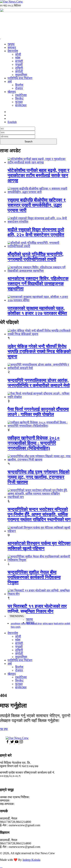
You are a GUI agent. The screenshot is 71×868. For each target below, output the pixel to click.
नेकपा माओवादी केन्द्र (34, 623)
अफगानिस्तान (15, 623)
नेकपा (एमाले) (15, 627)
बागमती (19, 61)
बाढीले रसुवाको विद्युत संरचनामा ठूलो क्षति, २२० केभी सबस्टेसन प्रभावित (36, 232)
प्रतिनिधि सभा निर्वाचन (20, 78)
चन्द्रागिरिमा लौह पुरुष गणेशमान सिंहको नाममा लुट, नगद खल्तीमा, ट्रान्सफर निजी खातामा (38, 477)
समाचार (12, 47)
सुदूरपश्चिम (21, 74)
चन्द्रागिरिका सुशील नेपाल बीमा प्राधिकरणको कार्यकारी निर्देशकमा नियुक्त (34, 577)
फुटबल (19, 101)
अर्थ (10, 81)
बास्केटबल (21, 105)
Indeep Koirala (31, 859)
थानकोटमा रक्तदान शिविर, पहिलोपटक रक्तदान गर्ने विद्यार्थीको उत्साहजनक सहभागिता (38, 283)
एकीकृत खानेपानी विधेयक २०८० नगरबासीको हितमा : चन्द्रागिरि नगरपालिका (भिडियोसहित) (34, 443)
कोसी (18, 54)
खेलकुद (12, 91)
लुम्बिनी (19, 68)
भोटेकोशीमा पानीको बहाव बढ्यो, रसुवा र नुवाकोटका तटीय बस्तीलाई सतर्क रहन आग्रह (38, 175)
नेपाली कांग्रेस (59, 623)
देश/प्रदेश (13, 51)
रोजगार (19, 88)
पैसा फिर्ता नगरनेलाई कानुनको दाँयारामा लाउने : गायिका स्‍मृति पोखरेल (38, 412)
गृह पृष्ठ (4, 729)
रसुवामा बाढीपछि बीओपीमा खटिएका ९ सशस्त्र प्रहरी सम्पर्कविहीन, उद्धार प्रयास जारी (37, 205)
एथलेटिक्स (21, 95)
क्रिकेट (19, 98)
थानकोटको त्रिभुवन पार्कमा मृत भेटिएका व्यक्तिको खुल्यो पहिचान (39, 546)
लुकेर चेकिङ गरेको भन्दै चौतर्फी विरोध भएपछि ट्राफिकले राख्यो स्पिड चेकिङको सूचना (39, 351)
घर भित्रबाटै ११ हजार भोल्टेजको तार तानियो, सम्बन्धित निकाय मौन (37, 609)
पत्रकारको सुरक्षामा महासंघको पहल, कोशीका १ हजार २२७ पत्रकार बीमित (37, 311)
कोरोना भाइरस (48, 623)
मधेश (17, 57)
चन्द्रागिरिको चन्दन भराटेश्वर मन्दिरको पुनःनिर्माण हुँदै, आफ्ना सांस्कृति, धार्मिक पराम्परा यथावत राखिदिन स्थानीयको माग (39, 514)
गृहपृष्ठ (11, 44)
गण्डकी (19, 64)
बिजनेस (19, 84)
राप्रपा (23, 623)
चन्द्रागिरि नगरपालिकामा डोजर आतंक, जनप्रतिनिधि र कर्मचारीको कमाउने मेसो (39, 383)
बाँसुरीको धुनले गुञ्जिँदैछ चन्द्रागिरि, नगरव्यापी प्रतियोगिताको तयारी (35, 257)
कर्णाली (19, 71)
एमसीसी (67, 623)
